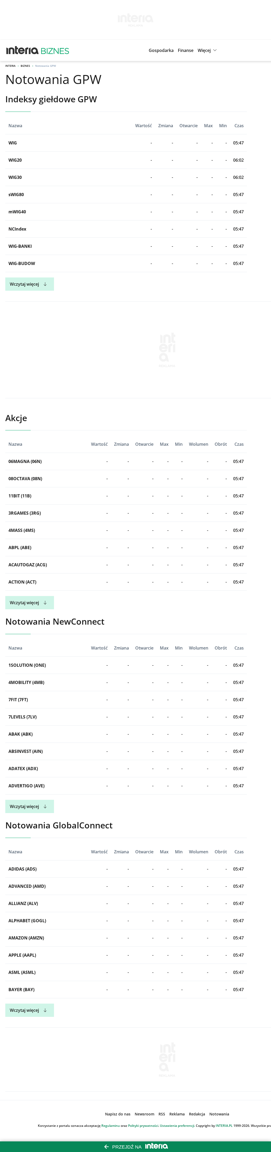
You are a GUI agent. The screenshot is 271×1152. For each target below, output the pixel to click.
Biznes (25, 66)
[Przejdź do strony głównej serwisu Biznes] (55, 50)
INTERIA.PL (224, 1125)
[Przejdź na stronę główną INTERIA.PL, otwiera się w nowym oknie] (22, 50)
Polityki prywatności (143, 1125)
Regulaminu (110, 1125)
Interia (10, 66)
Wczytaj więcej (24, 284)
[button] (208, 50)
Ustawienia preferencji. (177, 1126)
